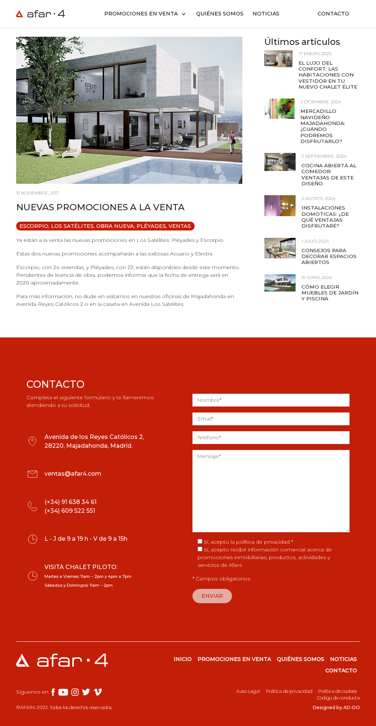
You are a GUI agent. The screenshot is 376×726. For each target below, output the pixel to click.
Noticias (266, 13)
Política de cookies (337, 691)
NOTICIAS (343, 659)
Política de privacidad (289, 691)
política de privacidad (263, 542)
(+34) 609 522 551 (69, 510)
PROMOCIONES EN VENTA (234, 659)
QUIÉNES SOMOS (300, 659)
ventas (180, 226)
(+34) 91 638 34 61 (70, 501)
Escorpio (33, 226)
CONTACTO (341, 670)
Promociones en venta (141, 13)
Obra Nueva (115, 226)
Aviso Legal (248, 691)
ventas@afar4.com (72, 473)
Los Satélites (72, 226)
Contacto (333, 13)
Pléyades (151, 226)
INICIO (183, 659)
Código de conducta (338, 698)
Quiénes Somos (219, 13)
